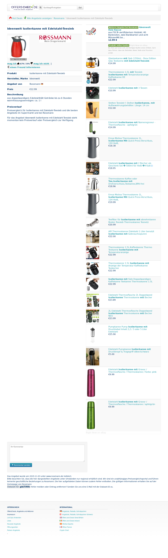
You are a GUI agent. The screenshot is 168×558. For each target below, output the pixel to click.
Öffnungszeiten (12, 527)
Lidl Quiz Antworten (14, 517)
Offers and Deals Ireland (71, 521)
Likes (9, 521)
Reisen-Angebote (13, 530)
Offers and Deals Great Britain (72, 517)
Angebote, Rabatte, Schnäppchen (74, 511)
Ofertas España (67, 524)
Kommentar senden (21, 465)
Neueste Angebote (14, 524)
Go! (80, 7)
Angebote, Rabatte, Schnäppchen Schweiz (77, 514)
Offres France (67, 527)
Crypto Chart (64, 530)
